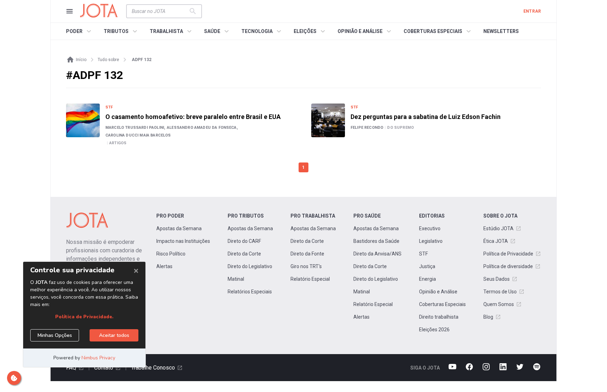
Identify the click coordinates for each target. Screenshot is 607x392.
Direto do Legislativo (250, 266)
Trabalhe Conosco (153, 367)
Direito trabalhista (438, 317)
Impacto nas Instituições (183, 241)
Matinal (236, 279)
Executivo (429, 228)
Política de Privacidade (508, 254)
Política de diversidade (508, 266)
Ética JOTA (495, 241)
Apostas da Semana (179, 228)
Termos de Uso (500, 291)
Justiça (427, 266)
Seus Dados (496, 279)
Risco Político (170, 254)
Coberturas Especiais (442, 304)
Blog (488, 317)
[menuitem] (79, 31)
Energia (427, 279)
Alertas (164, 266)
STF (423, 254)
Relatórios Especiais (250, 291)
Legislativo (431, 241)
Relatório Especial (310, 279)
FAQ (71, 367)
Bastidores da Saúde (376, 241)
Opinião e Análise (438, 291)
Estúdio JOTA (498, 228)
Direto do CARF (244, 241)
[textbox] (160, 11)
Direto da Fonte (307, 254)
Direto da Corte (244, 254)
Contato (103, 367)
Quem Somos (498, 304)
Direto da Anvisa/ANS (377, 254)
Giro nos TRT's (306, 266)
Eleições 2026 (434, 329)
